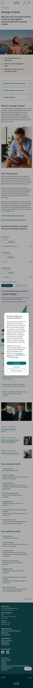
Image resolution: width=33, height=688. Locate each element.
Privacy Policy (14, 357)
